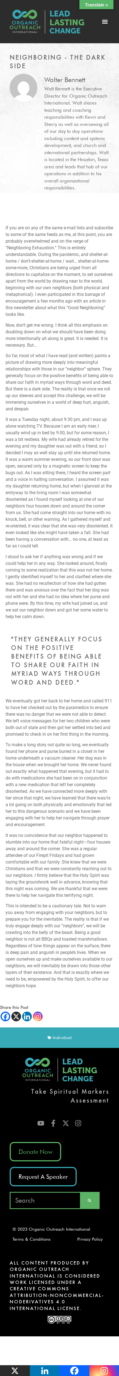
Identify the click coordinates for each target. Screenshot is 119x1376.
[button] (104, 21)
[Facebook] (5, 1016)
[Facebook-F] (53, 1123)
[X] (16, 1016)
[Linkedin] (27, 1016)
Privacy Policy (92, 1239)
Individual (62, 1037)
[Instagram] (38, 1016)
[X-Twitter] (65, 1123)
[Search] (89, 1200)
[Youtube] (40, 1123)
